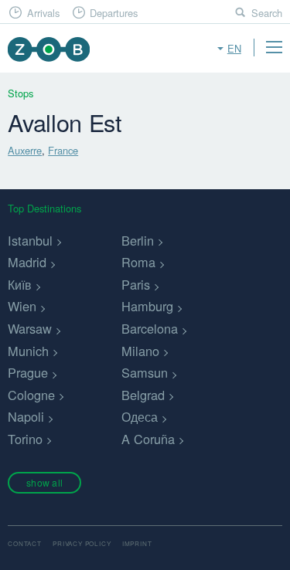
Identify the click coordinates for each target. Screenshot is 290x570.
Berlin (137, 240)
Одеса (139, 416)
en (234, 48)
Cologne (31, 394)
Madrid (27, 262)
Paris (135, 284)
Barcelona (149, 328)
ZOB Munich (48, 49)
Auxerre (25, 150)
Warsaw (30, 328)
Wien (22, 306)
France (63, 150)
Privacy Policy (82, 543)
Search (266, 12)
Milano (140, 350)
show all (44, 482)
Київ (20, 284)
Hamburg (147, 306)
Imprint (137, 543)
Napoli (26, 416)
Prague (28, 372)
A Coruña (148, 438)
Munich (28, 350)
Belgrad (143, 394)
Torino (25, 438)
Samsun (144, 372)
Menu (273, 47)
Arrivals (43, 12)
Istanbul (30, 240)
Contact (25, 543)
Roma (138, 262)
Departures (114, 12)
